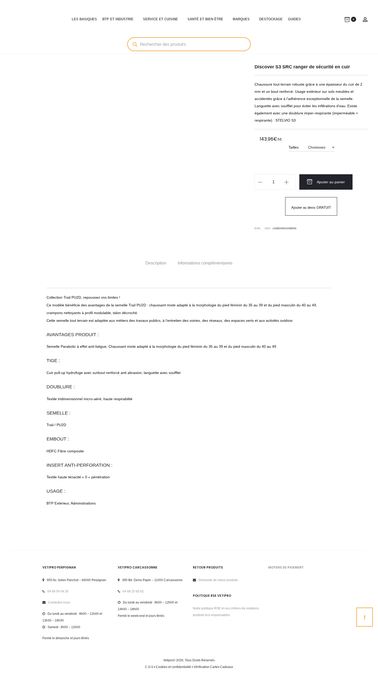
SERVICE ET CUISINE (160, 19)
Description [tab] (156, 263)
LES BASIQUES (84, 19)
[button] (260, 182)
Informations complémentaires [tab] (205, 263)
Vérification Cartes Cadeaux (213, 667)
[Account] (365, 19)
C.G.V (149, 667)
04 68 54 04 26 (57, 591)
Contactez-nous (59, 602)
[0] (347, 19)
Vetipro (168, 660)
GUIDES (294, 19)
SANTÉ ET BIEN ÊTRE (205, 19)
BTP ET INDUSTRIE (117, 19)
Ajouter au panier (330, 182)
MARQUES (241, 19)
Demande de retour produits (218, 580)
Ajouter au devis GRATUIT (311, 207)
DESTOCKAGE (271, 19)
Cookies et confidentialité (173, 667)
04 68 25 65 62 (133, 591)
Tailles (294, 147)
